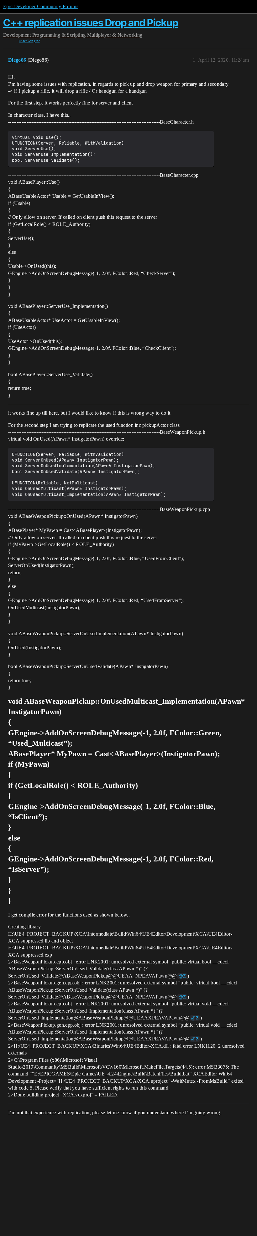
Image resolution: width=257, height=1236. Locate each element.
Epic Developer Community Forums (40, 6)
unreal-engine (29, 41)
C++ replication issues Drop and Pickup (90, 23)
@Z (182, 975)
